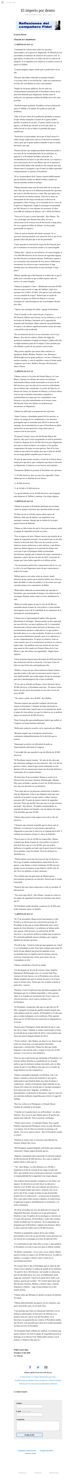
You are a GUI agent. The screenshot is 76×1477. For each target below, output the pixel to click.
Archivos (38, 1473)
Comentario (20, 1419)
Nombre (19, 1403)
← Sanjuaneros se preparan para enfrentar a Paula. (26, 1452)
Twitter (38, 1367)
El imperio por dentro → (47, 1450)
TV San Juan (11, 2)
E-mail (23, 1411)
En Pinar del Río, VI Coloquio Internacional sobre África (38, 1377)
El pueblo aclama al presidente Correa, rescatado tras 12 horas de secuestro (38, 1380)
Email (46, 1367)
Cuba (49, 15)
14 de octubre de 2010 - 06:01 (35, 15)
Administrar (54, 1473)
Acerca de (22, 1473)
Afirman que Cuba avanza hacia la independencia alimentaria (38, 1384)
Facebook (30, 1367)
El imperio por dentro (38, 10)
